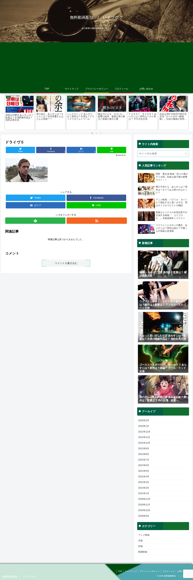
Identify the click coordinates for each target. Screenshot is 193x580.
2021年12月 (144, 432)
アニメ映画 (143, 535)
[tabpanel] (20, 112)
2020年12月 (144, 499)
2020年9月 (143, 516)
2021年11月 (144, 437)
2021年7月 (143, 460)
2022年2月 (143, 420)
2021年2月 (143, 488)
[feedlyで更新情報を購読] (35, 220)
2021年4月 (143, 476)
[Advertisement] (96, 63)
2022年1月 (143, 426)
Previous (2, 113)
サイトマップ (131, 571)
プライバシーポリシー (150, 571)
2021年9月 (143, 448)
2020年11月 (144, 504)
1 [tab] (92, 133)
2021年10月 (144, 443)
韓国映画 (142, 552)
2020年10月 (144, 510)
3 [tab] (100, 133)
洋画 (140, 540)
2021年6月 (143, 465)
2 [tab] (96, 133)
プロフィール (168, 571)
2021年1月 (143, 493)
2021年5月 (143, 471)
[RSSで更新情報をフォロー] (97, 220)
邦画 (140, 546)
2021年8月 (143, 454)
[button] (186, 153)
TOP (120, 571)
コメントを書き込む (66, 263)
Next (190, 113)
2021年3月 (143, 482)
